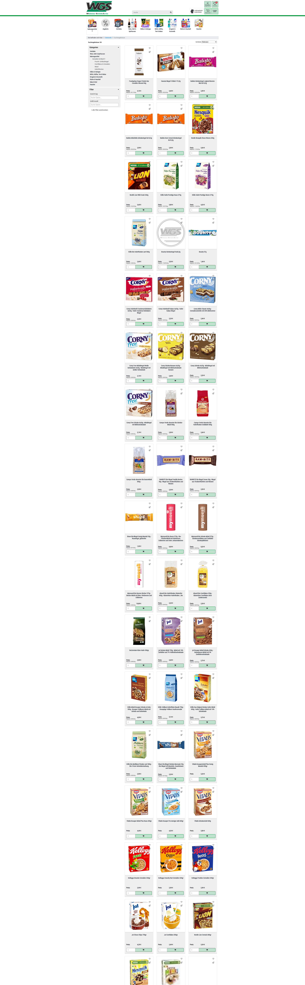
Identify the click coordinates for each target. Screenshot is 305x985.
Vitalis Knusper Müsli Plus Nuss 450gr (139, 821)
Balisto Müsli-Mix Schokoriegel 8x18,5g (139, 138)
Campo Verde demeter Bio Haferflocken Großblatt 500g (202, 424)
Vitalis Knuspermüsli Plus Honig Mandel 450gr (202, 765)
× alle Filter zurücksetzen (99, 110)
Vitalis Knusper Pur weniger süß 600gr (170, 821)
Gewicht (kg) (94, 94)
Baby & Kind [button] (93, 82)
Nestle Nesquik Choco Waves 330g (202, 138)
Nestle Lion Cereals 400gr (202, 935)
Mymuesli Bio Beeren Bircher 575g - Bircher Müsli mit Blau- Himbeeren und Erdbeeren (139, 595)
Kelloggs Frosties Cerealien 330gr (203, 878)
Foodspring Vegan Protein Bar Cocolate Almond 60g (139, 82)
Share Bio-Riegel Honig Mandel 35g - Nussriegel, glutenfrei (139, 537)
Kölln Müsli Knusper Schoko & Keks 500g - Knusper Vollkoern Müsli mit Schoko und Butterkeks (139, 709)
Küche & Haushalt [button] (95, 79)
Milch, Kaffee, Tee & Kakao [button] (98, 74)
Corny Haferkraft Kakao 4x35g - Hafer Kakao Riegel (171, 310)
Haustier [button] (92, 84)
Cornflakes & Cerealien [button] (102, 64)
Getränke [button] (92, 51)
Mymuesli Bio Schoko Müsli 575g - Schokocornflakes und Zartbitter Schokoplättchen (202, 538)
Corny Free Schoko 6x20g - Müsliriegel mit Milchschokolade (139, 424)
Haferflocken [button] (99, 69)
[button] (207, 11)
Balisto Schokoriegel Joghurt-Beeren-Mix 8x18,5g (203, 82)
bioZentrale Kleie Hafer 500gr (139, 650)
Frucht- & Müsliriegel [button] (102, 61)
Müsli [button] (96, 67)
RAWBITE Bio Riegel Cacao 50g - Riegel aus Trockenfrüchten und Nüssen (203, 480)
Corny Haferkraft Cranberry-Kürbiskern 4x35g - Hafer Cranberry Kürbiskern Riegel (139, 311)
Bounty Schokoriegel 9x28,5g (170, 252)
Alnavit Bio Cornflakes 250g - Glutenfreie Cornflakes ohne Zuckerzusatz (202, 595)
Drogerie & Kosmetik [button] (96, 77)
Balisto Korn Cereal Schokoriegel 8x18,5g (171, 139)
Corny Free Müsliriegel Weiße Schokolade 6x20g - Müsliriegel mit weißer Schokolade (139, 368)
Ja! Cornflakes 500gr (171, 935)
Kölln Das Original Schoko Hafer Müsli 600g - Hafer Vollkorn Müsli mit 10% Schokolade (202, 709)
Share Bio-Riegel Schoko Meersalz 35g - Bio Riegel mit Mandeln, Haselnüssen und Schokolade (170, 766)
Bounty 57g (202, 252)
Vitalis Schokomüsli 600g (202, 821)
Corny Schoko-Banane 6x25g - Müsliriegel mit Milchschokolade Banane (170, 368)
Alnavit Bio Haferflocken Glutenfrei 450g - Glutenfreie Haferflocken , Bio (171, 594)
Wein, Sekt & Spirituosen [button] (97, 54)
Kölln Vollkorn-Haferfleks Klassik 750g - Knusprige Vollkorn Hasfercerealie (171, 708)
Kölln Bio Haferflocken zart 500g (139, 252)
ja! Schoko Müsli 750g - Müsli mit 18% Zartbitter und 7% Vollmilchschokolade (170, 651)
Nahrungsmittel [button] (94, 56)
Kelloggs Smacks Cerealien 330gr (139, 878)
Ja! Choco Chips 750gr (139, 935)
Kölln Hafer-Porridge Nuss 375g (170, 195)
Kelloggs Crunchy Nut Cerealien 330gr (170, 878)
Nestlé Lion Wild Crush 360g (139, 195)
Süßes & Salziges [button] (95, 72)
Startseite (108, 38)
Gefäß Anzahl (94, 101)
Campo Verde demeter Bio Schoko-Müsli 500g (170, 424)
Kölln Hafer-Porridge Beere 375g (202, 195)
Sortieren (198, 42)
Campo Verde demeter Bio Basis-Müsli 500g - (139, 480)
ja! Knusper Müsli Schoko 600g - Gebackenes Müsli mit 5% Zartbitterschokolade (202, 652)
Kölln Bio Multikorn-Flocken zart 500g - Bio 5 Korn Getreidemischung (139, 765)
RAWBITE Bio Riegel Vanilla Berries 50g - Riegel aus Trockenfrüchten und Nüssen (171, 481)
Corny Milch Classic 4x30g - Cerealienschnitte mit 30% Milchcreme (202, 310)
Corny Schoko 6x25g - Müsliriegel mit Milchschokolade (203, 367)
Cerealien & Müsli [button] (98, 59)
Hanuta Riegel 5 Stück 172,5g (170, 81)
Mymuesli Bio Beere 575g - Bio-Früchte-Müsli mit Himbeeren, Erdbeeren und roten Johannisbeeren (171, 538)
